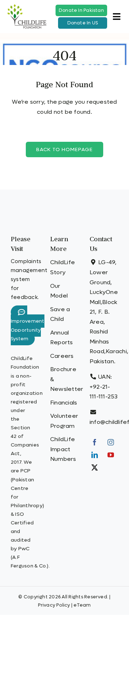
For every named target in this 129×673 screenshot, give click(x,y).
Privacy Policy (54, 605)
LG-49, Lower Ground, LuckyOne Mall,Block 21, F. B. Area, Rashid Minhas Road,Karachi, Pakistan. (109, 311)
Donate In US (82, 23)
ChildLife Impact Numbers (63, 449)
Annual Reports (61, 337)
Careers (62, 356)
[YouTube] (111, 455)
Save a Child (60, 314)
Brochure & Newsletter (64, 379)
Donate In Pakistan (81, 10)
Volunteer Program (64, 421)
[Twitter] (94, 467)
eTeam (82, 605)
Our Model (59, 291)
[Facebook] (94, 442)
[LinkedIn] (94, 455)
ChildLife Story (62, 267)
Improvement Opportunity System (27, 330)
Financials (63, 402)
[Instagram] (111, 442)
